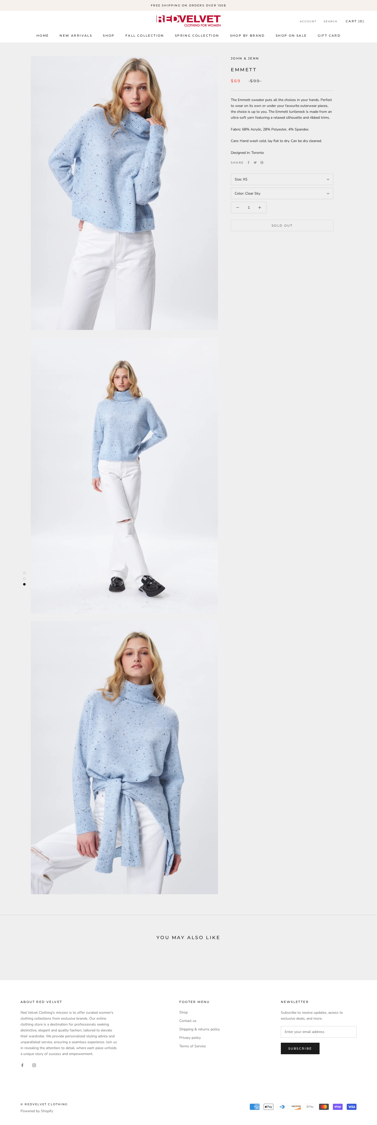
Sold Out (282, 225)
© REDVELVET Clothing (44, 1104)
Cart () (355, 21)
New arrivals (75, 35)
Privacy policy (190, 1037)
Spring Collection (197, 35)
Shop (109, 35)
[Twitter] (255, 162)
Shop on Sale (291, 35)
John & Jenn (245, 58)
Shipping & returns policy (199, 1029)
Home (42, 35)
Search (331, 21)
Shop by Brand (247, 35)
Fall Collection (144, 35)
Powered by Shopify (37, 1111)
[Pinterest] (261, 162)
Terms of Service (192, 1046)
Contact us (187, 1020)
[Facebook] (248, 162)
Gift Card (329, 35)
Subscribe (300, 1048)
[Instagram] (34, 1065)
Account (308, 21)
